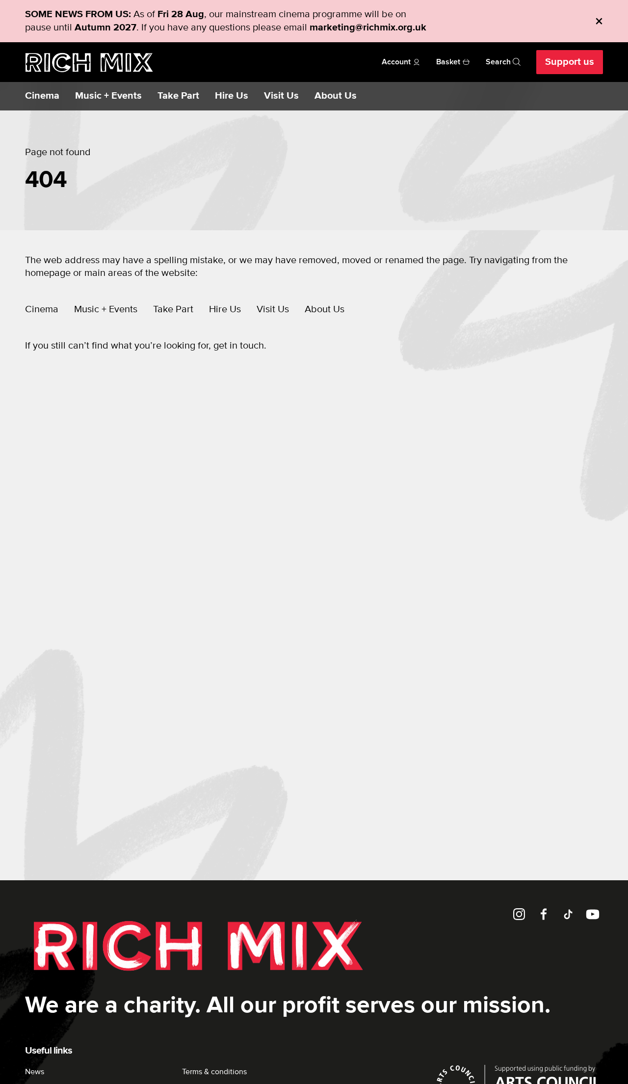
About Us (335, 96)
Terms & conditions (214, 1072)
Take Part (178, 96)
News (34, 1072)
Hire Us (231, 96)
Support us (569, 62)
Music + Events (108, 96)
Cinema (42, 96)
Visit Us (281, 96)
